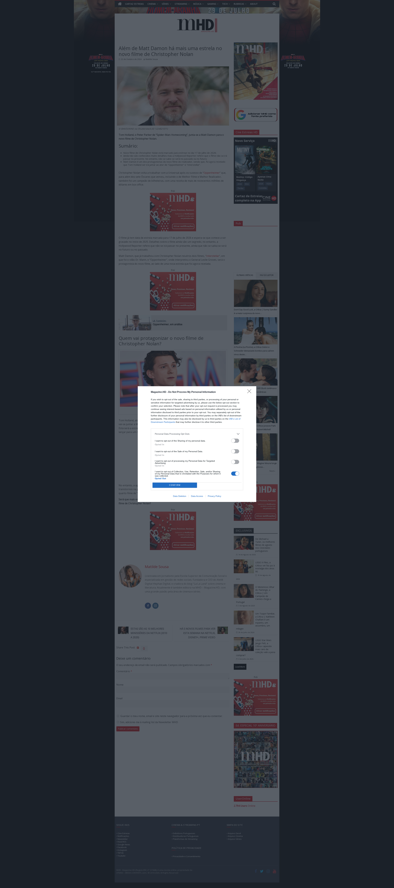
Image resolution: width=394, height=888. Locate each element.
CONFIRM (175, 485)
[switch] (235, 441)
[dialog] (197, 444)
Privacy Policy (214, 496)
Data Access (197, 496)
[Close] (250, 392)
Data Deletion (179, 496)
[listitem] (197, 434)
